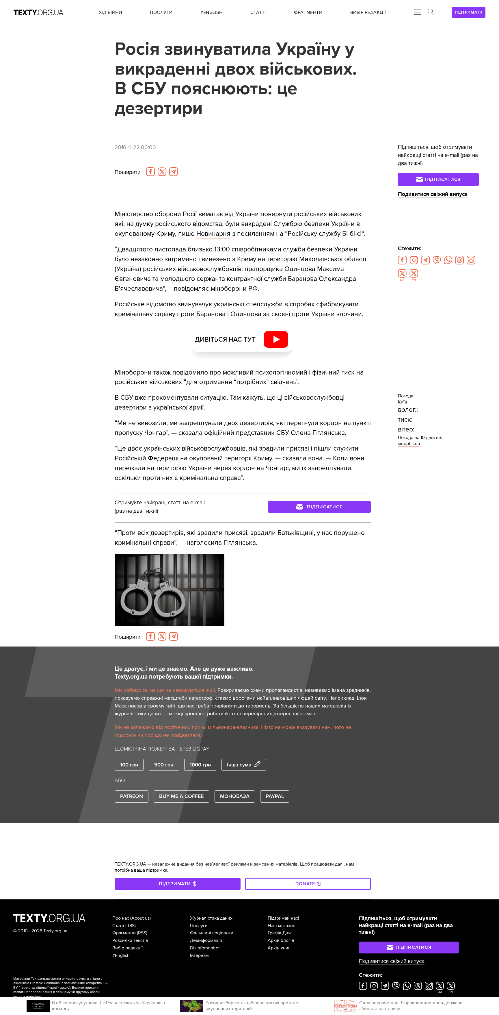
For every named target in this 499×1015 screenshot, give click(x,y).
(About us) (140, 918)
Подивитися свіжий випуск (433, 194)
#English (121, 955)
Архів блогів (281, 940)
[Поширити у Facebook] (150, 171)
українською (59, 988)
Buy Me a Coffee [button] (181, 796)
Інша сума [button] (239, 765)
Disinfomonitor (205, 948)
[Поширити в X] (162, 171)
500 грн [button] (163, 765)
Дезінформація (206, 940)
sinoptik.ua (409, 444)
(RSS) (130, 926)
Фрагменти (124, 933)
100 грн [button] (129, 765)
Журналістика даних (211, 918)
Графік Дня (279, 933)
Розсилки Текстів (130, 940)
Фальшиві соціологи (211, 933)
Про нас (120, 918)
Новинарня (213, 234)
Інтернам (199, 955)
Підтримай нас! (283, 918)
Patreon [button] (131, 796)
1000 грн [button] (200, 765)
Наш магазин (281, 926)
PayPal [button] (275, 796)
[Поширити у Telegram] (173, 171)
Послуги (199, 926)
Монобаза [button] (235, 796)
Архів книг (279, 948)
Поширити (128, 172)
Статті (118, 926)
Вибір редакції (127, 948)
